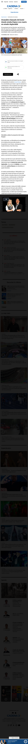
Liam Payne (17, 82)
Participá (24, 1)
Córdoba (16, 8)
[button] (24, 46)
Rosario (21, 8)
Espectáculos (4, 17)
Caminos (11, 1)
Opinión (16, 1)
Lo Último (5, 8)
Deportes (6, 1)
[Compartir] (18, 74)
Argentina (10, 8)
